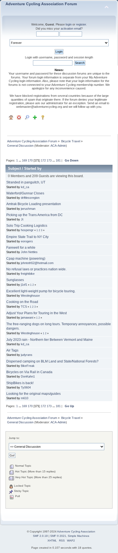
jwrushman (28, 208)
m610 (24, 398)
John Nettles (29, 252)
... (20, 160)
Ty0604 (26, 387)
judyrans (26, 354)
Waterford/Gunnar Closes (25, 193)
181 (58, 160)
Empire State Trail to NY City (27, 237)
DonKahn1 (28, 376)
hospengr (27, 230)
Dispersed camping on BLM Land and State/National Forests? (52, 361)
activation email (71, 28)
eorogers (27, 241)
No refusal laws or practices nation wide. (36, 269)
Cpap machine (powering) (25, 258)
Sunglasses (15, 280)
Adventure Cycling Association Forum (41, 4)
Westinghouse (30, 295)
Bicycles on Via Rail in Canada (29, 372)
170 (30, 160)
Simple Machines (78, 535)
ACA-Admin (58, 145)
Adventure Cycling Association (76, 531)
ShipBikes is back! (19, 383)
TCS (24, 306)
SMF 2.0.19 (40, 535)
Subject (14, 168)
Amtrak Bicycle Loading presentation (33, 204)
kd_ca (25, 187)
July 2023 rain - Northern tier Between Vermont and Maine (49, 340)
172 (43, 160)
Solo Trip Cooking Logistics (26, 226)
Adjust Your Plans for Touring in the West (36, 313)
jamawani (27, 317)
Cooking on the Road (22, 302)
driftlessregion (30, 197)
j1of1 (24, 284)
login (69, 24)
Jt (22, 219)
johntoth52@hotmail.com (37, 263)
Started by (32, 168)
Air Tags (12, 350)
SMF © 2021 (58, 535)
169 (24, 160)
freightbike (28, 273)
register (81, 24)
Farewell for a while (20, 247)
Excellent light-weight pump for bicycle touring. (40, 291)
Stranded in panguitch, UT (25, 182)
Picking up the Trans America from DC (34, 215)
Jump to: (14, 437)
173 (49, 160)
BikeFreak (28, 365)
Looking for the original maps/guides (33, 394)
